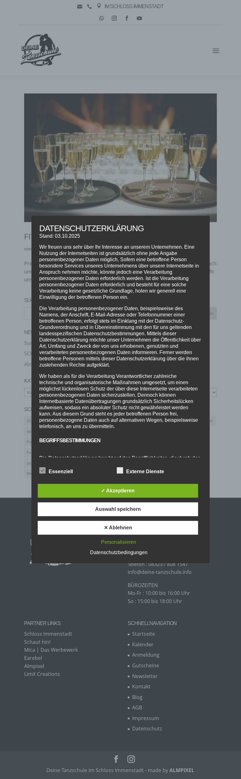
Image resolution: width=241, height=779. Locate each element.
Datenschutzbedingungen (118, 552)
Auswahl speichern (118, 509)
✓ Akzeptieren (118, 490)
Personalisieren (118, 542)
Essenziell (61, 471)
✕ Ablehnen (118, 527)
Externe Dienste (145, 471)
